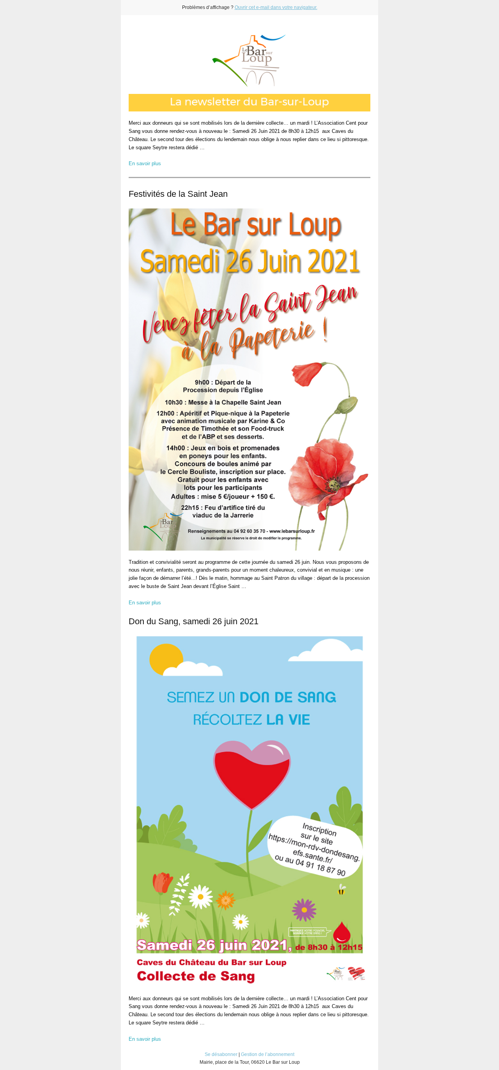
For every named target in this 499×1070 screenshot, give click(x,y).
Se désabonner (221, 1054)
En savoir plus (145, 163)
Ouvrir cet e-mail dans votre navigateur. (276, 7)
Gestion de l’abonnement (267, 1054)
